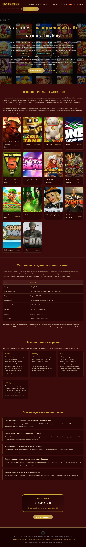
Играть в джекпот (43, 517)
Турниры (55, 4)
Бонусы (52, 70)
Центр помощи (78, 4)
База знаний (65, 4)
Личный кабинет (12, 9)
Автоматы (31, 4)
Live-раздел (46, 4)
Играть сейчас (36, 70)
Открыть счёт (30, 9)
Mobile (38, 4)
